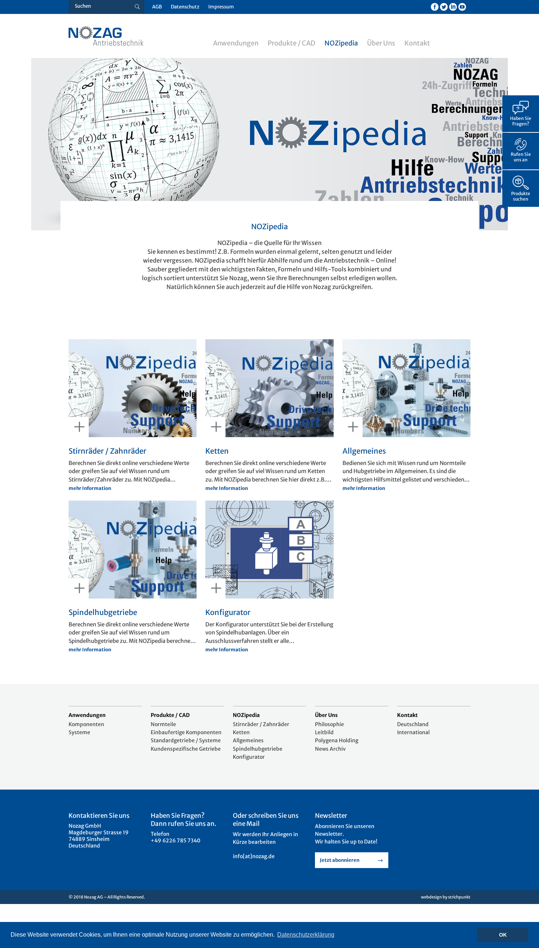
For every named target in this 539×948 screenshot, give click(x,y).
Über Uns (381, 43)
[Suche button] (137, 7)
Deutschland (413, 724)
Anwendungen (235, 43)
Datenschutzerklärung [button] (305, 934)
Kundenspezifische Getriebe (186, 749)
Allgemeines (248, 740)
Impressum (221, 7)
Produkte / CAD (291, 43)
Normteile (163, 724)
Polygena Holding (336, 740)
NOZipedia (341, 43)
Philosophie (329, 724)
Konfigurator (249, 757)
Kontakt (417, 43)
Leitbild (324, 732)
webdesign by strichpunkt (445, 897)
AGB (157, 7)
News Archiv (330, 749)
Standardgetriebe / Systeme (186, 740)
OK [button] (503, 935)
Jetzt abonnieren (339, 860)
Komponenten (86, 724)
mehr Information (90, 488)
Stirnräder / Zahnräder (261, 724)
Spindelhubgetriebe (257, 749)
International (413, 732)
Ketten (241, 732)
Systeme (79, 732)
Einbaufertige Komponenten (186, 732)
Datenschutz (185, 7)
